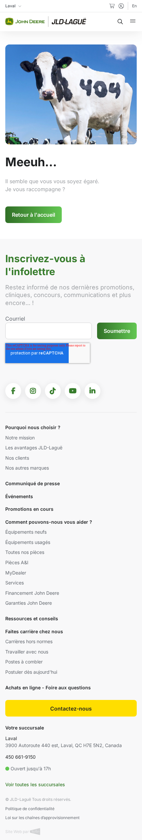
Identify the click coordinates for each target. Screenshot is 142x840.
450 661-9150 (20, 757)
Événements (19, 496)
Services (14, 582)
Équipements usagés (27, 542)
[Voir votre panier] (112, 6)
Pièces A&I (16, 562)
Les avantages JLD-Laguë (33, 447)
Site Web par (17, 831)
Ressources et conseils (31, 618)
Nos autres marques (27, 468)
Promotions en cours (29, 509)
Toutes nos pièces (24, 552)
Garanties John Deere (28, 603)
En (134, 5)
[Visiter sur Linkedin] (92, 391)
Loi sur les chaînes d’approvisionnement (42, 817)
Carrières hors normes (29, 641)
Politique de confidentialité (29, 808)
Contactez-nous (71, 708)
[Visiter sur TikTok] (53, 391)
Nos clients (17, 458)
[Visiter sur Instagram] (33, 391)
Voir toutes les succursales (35, 784)
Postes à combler (24, 661)
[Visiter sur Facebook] (13, 391)
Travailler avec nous (26, 651)
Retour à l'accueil (33, 214)
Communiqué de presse (32, 483)
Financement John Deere (32, 593)
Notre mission (20, 437)
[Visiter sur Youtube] (73, 391)
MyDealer (15, 572)
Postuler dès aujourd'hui (31, 672)
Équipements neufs (26, 532)
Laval (11, 738)
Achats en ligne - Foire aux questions (48, 687)
